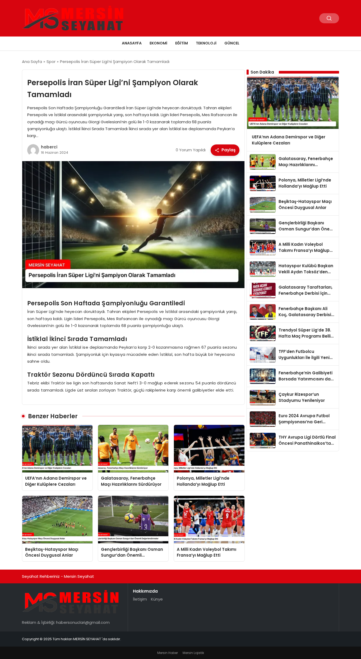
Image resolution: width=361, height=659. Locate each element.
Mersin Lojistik (193, 653)
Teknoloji (206, 43)
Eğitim (181, 43)
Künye (157, 599)
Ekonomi (158, 43)
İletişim (140, 599)
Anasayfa (132, 43)
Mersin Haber (167, 653)
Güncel (231, 43)
